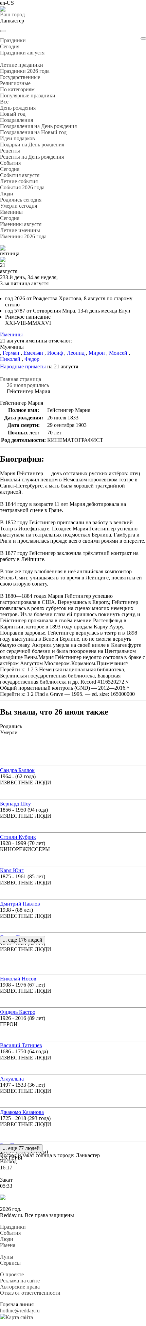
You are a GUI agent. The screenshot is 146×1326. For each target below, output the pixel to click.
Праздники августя (22, 52)
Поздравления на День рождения (38, 126)
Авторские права (20, 1287)
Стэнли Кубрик (18, 837)
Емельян (33, 353)
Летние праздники (21, 65)
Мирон (97, 353)
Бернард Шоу (15, 803)
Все (4, 102)
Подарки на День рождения (32, 144)
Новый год (12, 114)
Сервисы (10, 1263)
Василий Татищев (21, 1045)
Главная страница (20, 379)
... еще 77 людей (21, 1148)
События (10, 1233)
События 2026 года (22, 187)
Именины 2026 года (23, 236)
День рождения (18, 108)
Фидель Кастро (17, 1012)
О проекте (12, 1274)
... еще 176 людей (22, 940)
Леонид (76, 353)
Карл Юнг (12, 870)
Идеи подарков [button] (17, 138)
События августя (19, 175)
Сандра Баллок (17, 770)
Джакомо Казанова (22, 1112)
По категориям (17, 89)
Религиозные (15, 83)
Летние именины (20, 230)
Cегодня (9, 46)
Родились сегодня (20, 200)
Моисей (118, 353)
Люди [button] (6, 193)
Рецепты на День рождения (32, 157)
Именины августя (20, 224)
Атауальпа (12, 1079)
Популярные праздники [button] (27, 95)
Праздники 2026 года (25, 71)
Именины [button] (11, 212)
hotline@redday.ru (20, 1310)
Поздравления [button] (16, 120)
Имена (7, 1245)
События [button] (10, 163)
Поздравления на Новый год (33, 132)
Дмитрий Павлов (20, 904)
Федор (31, 359)
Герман (11, 353)
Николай (10, 359)
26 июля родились (28, 385)
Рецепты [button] (10, 151)
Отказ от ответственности (30, 1293)
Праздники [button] (13, 40)
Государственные (20, 77)
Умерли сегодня (18, 206)
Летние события (19, 181)
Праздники (13, 1227)
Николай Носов (18, 978)
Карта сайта (19, 1317)
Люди (6, 1239)
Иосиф (55, 353)
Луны (6, 1257)
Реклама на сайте (20, 1280)
